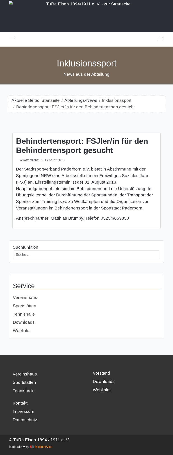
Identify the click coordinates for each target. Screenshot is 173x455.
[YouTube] (113, 404)
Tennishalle (24, 314)
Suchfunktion (25, 247)
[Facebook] (92, 404)
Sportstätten (24, 305)
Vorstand (101, 373)
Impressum (23, 411)
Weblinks (22, 330)
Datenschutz (25, 419)
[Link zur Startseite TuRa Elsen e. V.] (86, 13)
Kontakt (20, 403)
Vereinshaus (25, 297)
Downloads (24, 322)
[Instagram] (103, 404)
